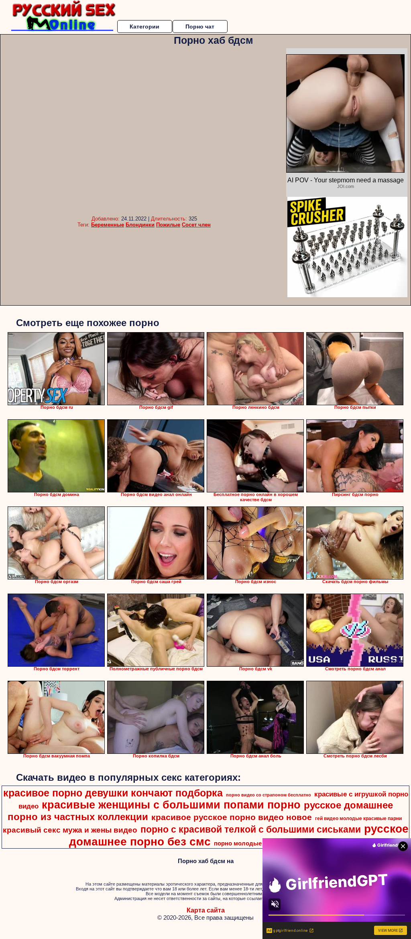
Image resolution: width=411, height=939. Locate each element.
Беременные (107, 225)
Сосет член (196, 225)
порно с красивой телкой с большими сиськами (250, 829)
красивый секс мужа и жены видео (70, 830)
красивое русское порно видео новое (231, 817)
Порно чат (199, 26)
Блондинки (140, 225)
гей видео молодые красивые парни (358, 818)
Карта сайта (206, 910)
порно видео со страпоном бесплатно (268, 794)
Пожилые (168, 225)
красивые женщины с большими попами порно (171, 805)
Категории (144, 26)
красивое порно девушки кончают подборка (113, 792)
